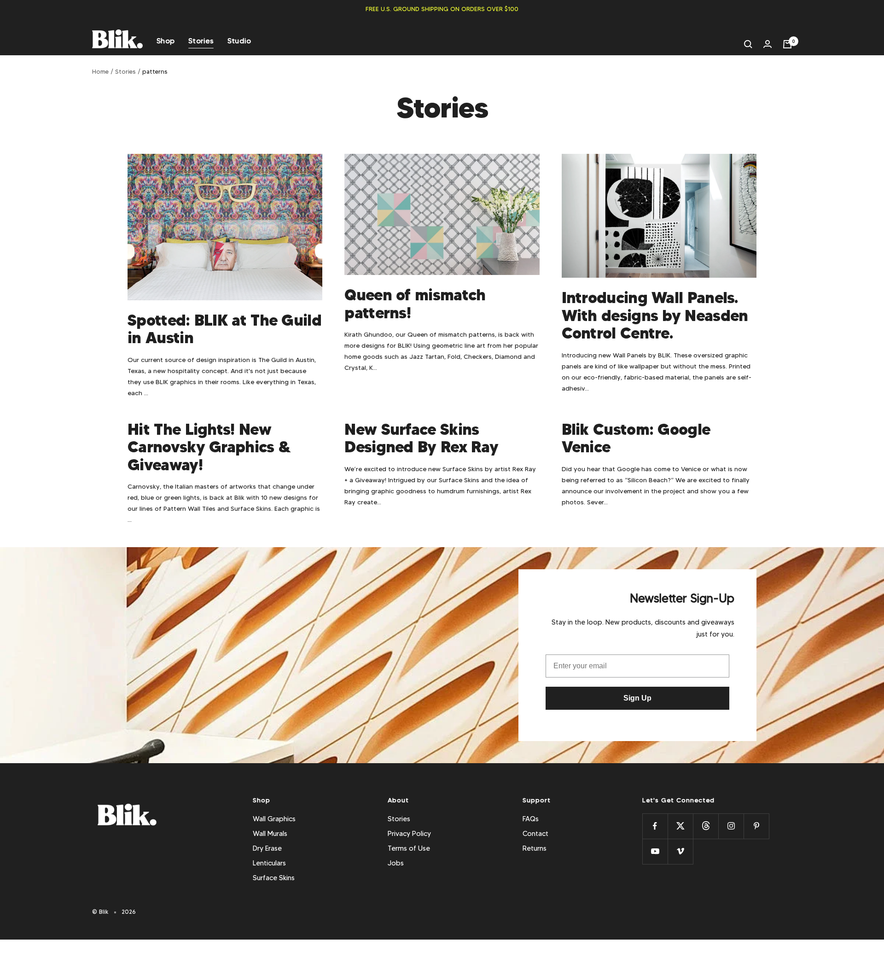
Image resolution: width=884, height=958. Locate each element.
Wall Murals (270, 833)
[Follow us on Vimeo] (680, 851)
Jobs (396, 863)
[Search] (748, 44)
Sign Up (637, 698)
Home (100, 71)
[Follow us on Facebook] (655, 826)
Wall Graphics (274, 819)
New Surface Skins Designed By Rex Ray (421, 438)
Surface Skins (274, 878)
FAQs (531, 819)
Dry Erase (267, 848)
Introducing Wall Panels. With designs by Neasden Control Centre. (655, 315)
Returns (535, 848)
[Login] (767, 44)
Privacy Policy (409, 833)
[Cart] (787, 44)
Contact (535, 833)
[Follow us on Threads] (705, 826)
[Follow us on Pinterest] (756, 826)
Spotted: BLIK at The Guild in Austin (224, 329)
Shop (165, 40)
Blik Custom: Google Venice (636, 438)
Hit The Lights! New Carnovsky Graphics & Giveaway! (209, 447)
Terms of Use (409, 848)
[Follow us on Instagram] (731, 826)
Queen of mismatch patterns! (414, 303)
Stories (201, 40)
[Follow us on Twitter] (680, 826)
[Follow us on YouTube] (655, 851)
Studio (239, 40)
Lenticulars (269, 863)
